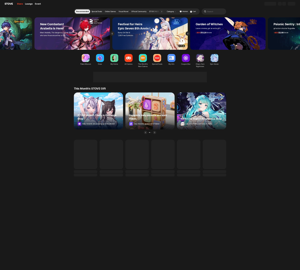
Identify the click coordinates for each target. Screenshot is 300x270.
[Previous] (112, 33)
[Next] (188, 33)
